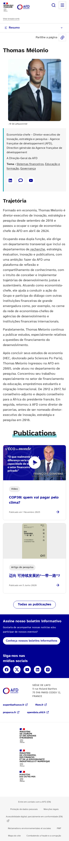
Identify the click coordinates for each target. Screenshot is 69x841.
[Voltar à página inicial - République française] (27, 7)
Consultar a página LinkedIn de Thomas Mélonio (10, 180)
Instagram (48, 669)
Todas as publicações (34, 604)
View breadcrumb (11, 19)
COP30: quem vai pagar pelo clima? (34, 500)
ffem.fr (39, 705)
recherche (37, 249)
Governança (28, 168)
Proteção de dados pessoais (24, 809)
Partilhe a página (62, 37)
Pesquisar (53, 5)
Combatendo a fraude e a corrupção (43, 836)
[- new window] (20, 180)
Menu (62, 5)
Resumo (14, 27)
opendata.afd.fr (36, 712)
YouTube (27, 669)
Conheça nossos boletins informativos (31, 640)
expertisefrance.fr (13, 705)
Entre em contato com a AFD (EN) (34, 802)
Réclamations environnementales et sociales (29, 828)
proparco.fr (9, 712)
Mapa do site (14, 836)
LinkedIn (37, 669)
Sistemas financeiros (30, 164)
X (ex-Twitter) (17, 669)
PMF (59, 828)
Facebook (6, 669)
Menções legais (51, 809)
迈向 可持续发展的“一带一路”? (34, 576)
